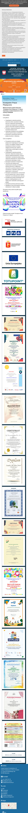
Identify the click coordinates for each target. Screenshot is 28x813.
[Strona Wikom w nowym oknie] (4, 812)
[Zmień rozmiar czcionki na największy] (23, 59)
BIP (3, 788)
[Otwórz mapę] (9, 805)
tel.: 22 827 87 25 (6, 779)
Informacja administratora (16, 62)
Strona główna (6, 98)
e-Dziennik (5, 790)
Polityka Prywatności (7, 795)
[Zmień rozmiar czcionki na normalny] (18, 59)
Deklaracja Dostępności (8, 796)
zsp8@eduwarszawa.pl (8, 782)
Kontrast (10, 62)
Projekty (12, 98)
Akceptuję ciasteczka (14, 5)
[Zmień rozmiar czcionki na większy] (20, 59)
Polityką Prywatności (5, 2)
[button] (1, 85)
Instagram (4, 793)
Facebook (4, 792)
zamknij (4, 55)
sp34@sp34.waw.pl (7, 780)
